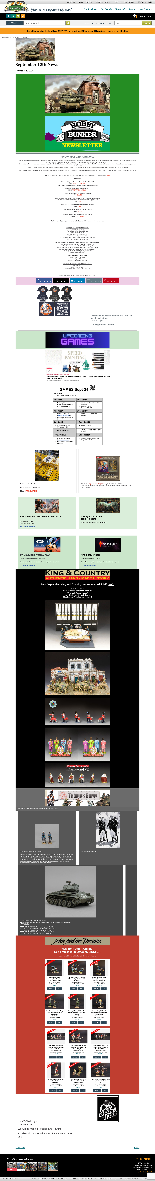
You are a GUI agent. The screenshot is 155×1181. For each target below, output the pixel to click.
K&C (111, 584)
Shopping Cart (131, 1179)
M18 (108, 175)
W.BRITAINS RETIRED (79, 190)
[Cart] (136, 16)
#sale (79, 201)
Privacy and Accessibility (80, 1179)
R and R (79, 195)
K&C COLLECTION (79, 183)
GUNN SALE (79, 216)
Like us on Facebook (8, 16)
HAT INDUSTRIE (31, 491)
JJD (79, 206)
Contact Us (129, 2)
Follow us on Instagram (18, 16)
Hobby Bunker (16, 6)
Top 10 (132, 9)
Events (89, 2)
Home (4, 37)
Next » (136, 1147)
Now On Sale (145, 9)
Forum (118, 2)
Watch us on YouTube (23, 16)
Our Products (90, 9)
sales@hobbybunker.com (142, 1167)
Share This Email (45, 282)
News (80, 2)
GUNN (80, 211)
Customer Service (103, 2)
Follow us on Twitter (13, 16)
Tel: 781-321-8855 (144, 1169)
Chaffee (26, 924)
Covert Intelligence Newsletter (98, 23)
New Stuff (120, 9)
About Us (71, 2)
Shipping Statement (103, 1179)
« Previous (20, 1147)
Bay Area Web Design (10, 1179)
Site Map (118, 1179)
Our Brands (106, 9)
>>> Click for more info (27, 526)
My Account (146, 16)
